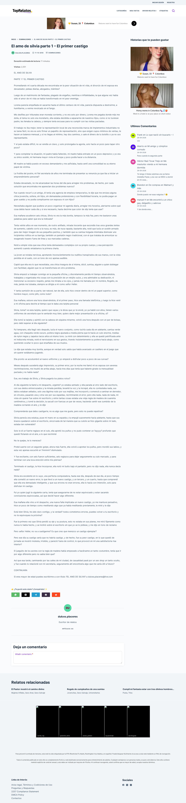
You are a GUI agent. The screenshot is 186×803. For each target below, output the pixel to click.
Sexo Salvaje (39, 693)
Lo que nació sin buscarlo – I (159, 134)
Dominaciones (54, 53)
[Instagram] (131, 785)
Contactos (16, 798)
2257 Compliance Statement (25, 791)
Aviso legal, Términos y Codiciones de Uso (31, 784)
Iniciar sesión (158, 2)
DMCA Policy (17, 795)
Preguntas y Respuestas (22, 788)
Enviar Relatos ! (149, 11)
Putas (125, 693)
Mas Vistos (134, 11)
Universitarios (94, 693)
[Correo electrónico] (46, 594)
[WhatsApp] (15, 594)
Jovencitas (71, 693)
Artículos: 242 (67, 629)
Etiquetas (164, 11)
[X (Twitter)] (26, 594)
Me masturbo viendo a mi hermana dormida (152, 164)
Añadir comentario (24, 654)
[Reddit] (56, 594)
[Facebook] (123, 785)
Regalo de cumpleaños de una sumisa (85, 689)
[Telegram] (36, 594)
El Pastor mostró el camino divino (27, 689)
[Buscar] (173, 10)
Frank (139, 134)
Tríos (130, 693)
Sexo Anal (29, 693)
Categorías (122, 11)
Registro (171, 2)
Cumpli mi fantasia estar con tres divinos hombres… (148, 689)
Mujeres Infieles (17, 693)
